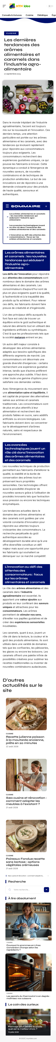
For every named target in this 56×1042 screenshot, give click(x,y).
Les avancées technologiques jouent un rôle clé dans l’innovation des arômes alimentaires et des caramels (27, 227)
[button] (48, 876)
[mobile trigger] (5, 6)
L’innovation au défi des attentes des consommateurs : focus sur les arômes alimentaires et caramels (27, 237)
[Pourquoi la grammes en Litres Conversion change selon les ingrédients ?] (28, 925)
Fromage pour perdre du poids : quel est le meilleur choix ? (25, 1027)
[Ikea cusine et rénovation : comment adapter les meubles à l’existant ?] (26, 775)
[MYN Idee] (19, 6)
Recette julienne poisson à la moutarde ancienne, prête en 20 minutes (25, 740)
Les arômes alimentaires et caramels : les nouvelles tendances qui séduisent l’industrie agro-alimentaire (27, 217)
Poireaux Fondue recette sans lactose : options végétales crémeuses (25, 862)
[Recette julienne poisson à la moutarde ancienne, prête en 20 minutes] (26, 714)
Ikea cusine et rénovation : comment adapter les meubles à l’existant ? (26, 801)
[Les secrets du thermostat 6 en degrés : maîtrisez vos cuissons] (28, 976)
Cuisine (11, 33)
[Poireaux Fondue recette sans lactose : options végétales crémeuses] (26, 836)
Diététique (12, 1023)
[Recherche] (44, 6)
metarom (20, 337)
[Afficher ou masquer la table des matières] (44, 206)
